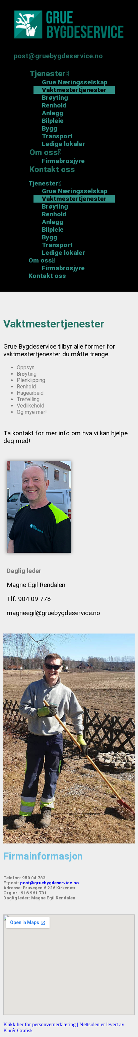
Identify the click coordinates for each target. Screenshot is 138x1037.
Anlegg (52, 113)
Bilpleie (53, 121)
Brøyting (55, 97)
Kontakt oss (52, 169)
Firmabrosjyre (63, 268)
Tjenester (47, 73)
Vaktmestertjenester (74, 90)
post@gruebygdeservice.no (58, 56)
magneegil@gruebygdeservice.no (53, 613)
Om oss (43, 152)
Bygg (49, 128)
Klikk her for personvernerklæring (40, 1024)
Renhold (54, 105)
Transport (57, 136)
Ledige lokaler (63, 252)
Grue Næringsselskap (75, 82)
